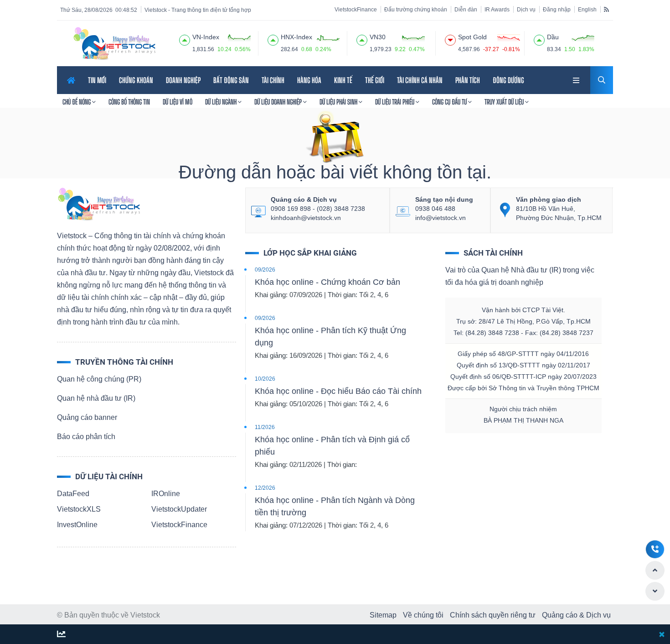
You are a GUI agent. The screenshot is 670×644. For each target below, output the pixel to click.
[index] (184, 39)
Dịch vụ (526, 9)
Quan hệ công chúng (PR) (99, 379)
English (587, 9)
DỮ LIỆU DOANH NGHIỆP (278, 102)
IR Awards (497, 9)
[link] (577, 79)
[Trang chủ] (98, 203)
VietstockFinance (356, 9)
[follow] (61, 635)
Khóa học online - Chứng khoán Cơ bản (327, 282)
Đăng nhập (557, 9)
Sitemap (383, 615)
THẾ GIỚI (374, 80)
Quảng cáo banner (87, 417)
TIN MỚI (97, 80)
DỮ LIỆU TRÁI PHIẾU (395, 102)
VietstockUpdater (179, 509)
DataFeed (73, 493)
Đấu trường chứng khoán (415, 9)
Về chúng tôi (423, 615)
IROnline (165, 493)
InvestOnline (77, 525)
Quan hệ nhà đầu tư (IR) (96, 398)
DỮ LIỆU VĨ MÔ (177, 102)
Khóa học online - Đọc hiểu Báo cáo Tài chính (338, 391)
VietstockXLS (79, 509)
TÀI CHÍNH (273, 80)
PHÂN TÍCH (467, 80)
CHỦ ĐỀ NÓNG (77, 102)
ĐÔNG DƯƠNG (508, 80)
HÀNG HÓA (309, 80)
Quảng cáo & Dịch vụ (576, 615)
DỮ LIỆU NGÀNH (221, 102)
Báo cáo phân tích (86, 436)
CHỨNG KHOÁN (136, 80)
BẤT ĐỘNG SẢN (231, 80)
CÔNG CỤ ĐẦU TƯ (450, 102)
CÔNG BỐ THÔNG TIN (129, 102)
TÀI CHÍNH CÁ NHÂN (420, 80)
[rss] (606, 9)
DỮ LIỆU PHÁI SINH (339, 102)
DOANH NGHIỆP (183, 80)
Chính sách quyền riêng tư (493, 615)
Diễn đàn (465, 9)
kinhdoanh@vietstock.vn (306, 217)
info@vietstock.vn (440, 217)
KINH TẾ (343, 80)
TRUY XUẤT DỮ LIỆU (504, 102)
